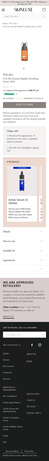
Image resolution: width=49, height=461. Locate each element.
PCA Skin (13, 23)
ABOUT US (8, 317)
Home (5, 23)
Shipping (19, 98)
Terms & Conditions (12, 451)
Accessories (7, 372)
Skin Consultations (10, 396)
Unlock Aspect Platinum (12, 402)
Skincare (6, 359)
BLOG (29, 361)
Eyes (4, 442)
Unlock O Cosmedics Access (11, 419)
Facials (5, 435)
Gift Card (6, 379)
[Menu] (3, 10)
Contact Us (31, 400)
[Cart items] (44, 10)
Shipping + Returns (34, 412)
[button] (24, 68)
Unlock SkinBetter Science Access (12, 428)
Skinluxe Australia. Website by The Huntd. (23, 455)
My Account (31, 406)
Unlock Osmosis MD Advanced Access (11, 410)
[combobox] (24, 16)
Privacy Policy (29, 451)
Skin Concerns (8, 366)
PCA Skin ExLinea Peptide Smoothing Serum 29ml (22, 26)
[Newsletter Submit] (42, 335)
